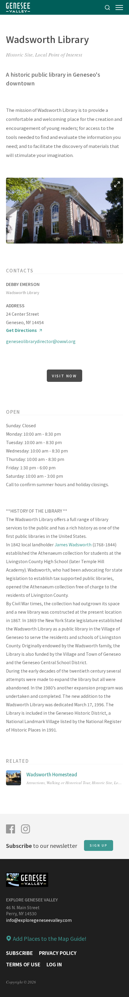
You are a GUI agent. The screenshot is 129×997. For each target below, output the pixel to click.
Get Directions (21, 330)
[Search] (107, 7)
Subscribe (19, 952)
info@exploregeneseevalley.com (39, 920)
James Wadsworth (73, 544)
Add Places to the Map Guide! (49, 938)
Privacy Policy (57, 952)
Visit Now (64, 375)
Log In (54, 964)
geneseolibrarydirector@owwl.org (41, 341)
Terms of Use (23, 964)
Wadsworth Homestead (51, 774)
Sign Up (98, 845)
